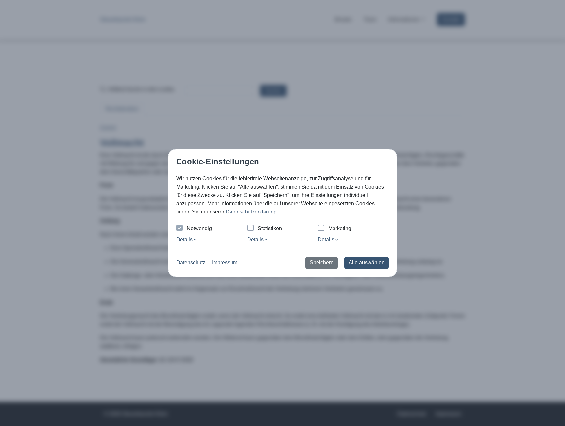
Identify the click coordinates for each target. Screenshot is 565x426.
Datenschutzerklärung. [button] (252, 211)
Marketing (339, 228)
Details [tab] (184, 239)
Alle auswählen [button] (367, 262)
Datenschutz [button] (190, 262)
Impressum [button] (224, 262)
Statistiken (270, 228)
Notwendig (199, 228)
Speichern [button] (322, 262)
